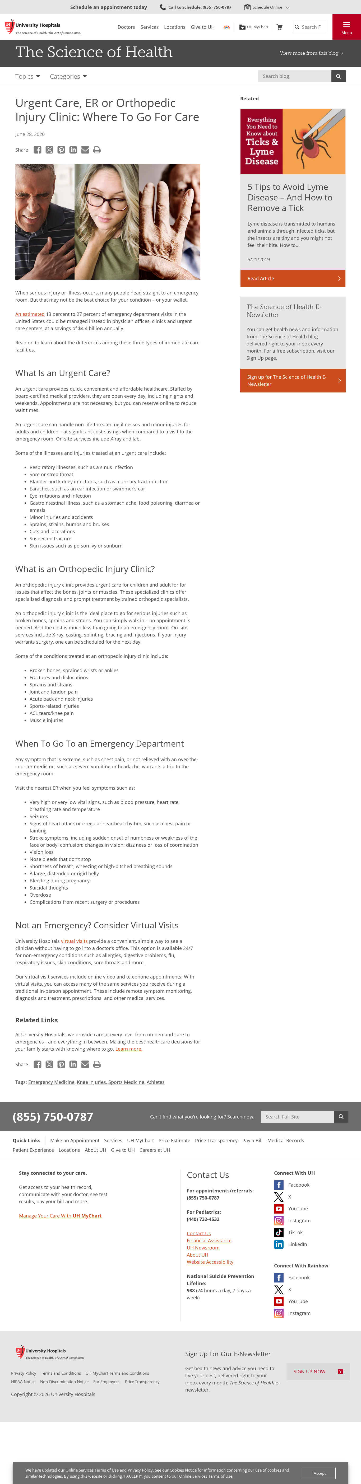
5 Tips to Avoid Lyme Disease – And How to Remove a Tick (290, 197)
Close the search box (329, 27)
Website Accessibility (210, 1262)
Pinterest (61, 150)
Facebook (37, 150)
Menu (346, 32)
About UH (197, 1255)
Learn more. (128, 1049)
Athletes (156, 1082)
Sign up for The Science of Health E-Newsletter (287, 380)
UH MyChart (258, 27)
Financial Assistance (209, 1240)
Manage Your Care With (60, 1216)
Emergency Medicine (51, 1082)
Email (85, 150)
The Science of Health (94, 52)
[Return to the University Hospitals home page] (43, 27)
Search (338, 76)
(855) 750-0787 (53, 1116)
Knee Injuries (91, 1082)
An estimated (30, 314)
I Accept (319, 1473)
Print (97, 150)
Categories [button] (65, 76)
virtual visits (74, 941)
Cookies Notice (183, 1470)
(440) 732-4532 (203, 1219)
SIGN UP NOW (310, 1371)
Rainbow (226, 27)
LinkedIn (73, 150)
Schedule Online (267, 7)
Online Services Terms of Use (92, 1470)
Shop (279, 27)
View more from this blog (309, 53)
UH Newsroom (203, 1247)
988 (191, 1290)
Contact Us (199, 1233)
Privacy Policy (140, 1470)
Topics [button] (24, 76)
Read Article (261, 278)
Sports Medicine (126, 1082)
